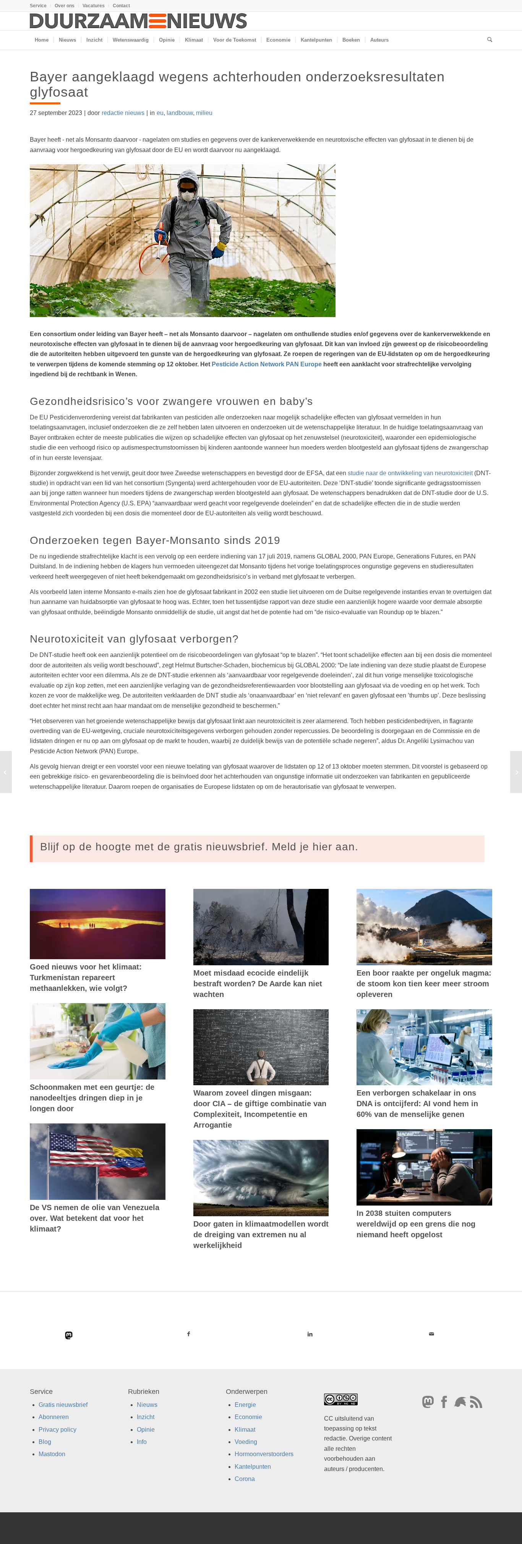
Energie (245, 1405)
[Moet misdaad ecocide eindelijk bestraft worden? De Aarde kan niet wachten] (261, 927)
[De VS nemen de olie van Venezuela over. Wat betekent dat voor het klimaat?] (97, 1161)
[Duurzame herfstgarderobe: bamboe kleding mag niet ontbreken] (6, 772)
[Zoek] (487, 40)
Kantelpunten (253, 1466)
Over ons (65, 5)
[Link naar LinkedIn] (310, 1334)
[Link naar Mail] (431, 1334)
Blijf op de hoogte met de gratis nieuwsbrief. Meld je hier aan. (199, 847)
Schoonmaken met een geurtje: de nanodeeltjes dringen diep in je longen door (92, 1098)
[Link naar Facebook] (189, 1334)
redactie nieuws (123, 113)
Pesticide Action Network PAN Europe (267, 364)
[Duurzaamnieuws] (139, 21)
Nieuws (147, 1405)
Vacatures (94, 5)
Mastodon (52, 1454)
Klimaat (245, 1429)
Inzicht (145, 1417)
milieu (204, 113)
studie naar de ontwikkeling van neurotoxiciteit (410, 473)
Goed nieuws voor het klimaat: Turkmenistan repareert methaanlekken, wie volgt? (86, 977)
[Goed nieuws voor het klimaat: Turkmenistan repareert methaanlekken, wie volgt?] (97, 924)
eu (160, 113)
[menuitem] (40, 6)
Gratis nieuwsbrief (63, 1405)
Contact (121, 5)
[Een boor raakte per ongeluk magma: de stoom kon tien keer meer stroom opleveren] (424, 927)
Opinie (146, 1429)
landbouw (180, 113)
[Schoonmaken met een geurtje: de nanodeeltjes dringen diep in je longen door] (97, 1041)
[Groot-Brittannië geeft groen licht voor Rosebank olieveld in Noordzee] (516, 772)
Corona (245, 1479)
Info (142, 1442)
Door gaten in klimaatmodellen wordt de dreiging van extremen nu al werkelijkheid (261, 1234)
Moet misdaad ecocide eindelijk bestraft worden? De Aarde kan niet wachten (257, 984)
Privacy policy (57, 1429)
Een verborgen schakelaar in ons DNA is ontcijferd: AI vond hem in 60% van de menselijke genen (417, 1103)
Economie (248, 1417)
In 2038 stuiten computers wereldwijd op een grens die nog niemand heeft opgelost (416, 1224)
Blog (45, 1442)
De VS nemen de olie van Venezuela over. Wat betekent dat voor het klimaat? (94, 1218)
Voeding (246, 1442)
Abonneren (54, 1417)
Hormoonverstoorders (264, 1454)
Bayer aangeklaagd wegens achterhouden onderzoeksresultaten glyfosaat (237, 84)
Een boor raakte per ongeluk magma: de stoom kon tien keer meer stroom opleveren (424, 984)
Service (38, 5)
